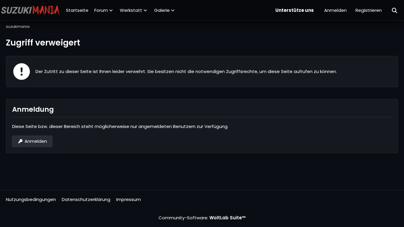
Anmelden (335, 10)
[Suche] (394, 10)
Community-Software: (202, 218)
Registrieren (368, 10)
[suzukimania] (30, 10)
